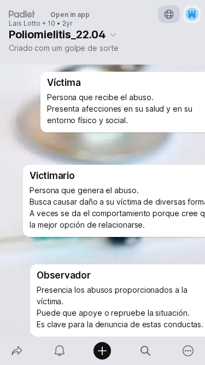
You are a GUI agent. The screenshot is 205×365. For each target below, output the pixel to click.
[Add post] (102, 351)
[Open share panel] (17, 351)
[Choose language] (169, 14)
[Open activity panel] (59, 351)
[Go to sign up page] (192, 14)
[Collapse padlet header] (113, 34)
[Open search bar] (145, 351)
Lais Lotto (24, 23)
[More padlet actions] (188, 351)
